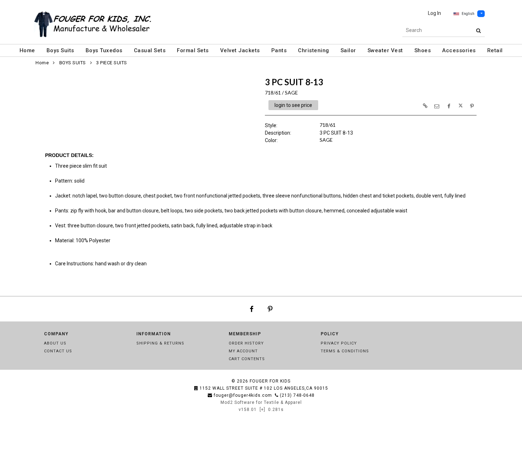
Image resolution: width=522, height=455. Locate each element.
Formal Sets (193, 50)
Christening (313, 50)
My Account (243, 351)
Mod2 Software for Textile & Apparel (261, 402)
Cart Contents (247, 359)
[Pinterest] (270, 309)
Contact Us (58, 351)
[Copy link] (425, 106)
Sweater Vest (385, 50)
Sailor (348, 50)
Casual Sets (150, 50)
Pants (279, 50)
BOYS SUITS (72, 62)
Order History (246, 343)
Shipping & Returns (160, 343)
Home (27, 50)
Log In (434, 13)
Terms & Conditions (345, 351)
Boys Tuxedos (104, 50)
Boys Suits (60, 50)
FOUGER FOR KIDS (270, 381)
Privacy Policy (339, 343)
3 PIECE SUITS (111, 62)
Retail (495, 50)
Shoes (422, 50)
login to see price (293, 105)
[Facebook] (252, 309)
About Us (55, 343)
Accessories (459, 50)
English (468, 14)
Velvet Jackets (240, 50)
